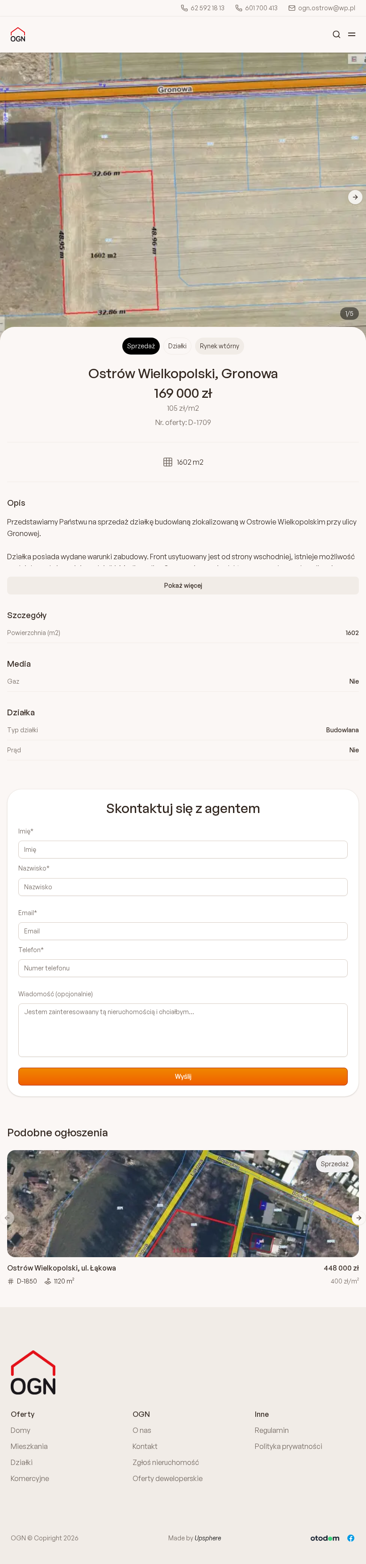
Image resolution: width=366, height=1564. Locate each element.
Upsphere (208, 1538)
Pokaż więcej (183, 585)
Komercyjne (30, 1478)
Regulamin (272, 1430)
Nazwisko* (34, 868)
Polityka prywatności (288, 1446)
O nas (142, 1430)
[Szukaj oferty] (337, 34)
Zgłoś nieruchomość (166, 1462)
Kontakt (145, 1446)
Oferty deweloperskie (168, 1478)
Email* (27, 912)
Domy (20, 1430)
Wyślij (183, 1076)
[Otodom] (325, 1538)
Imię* (25, 831)
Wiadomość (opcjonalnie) (55, 994)
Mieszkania (29, 1446)
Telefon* (31, 949)
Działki (22, 1462)
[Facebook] (350, 1538)
